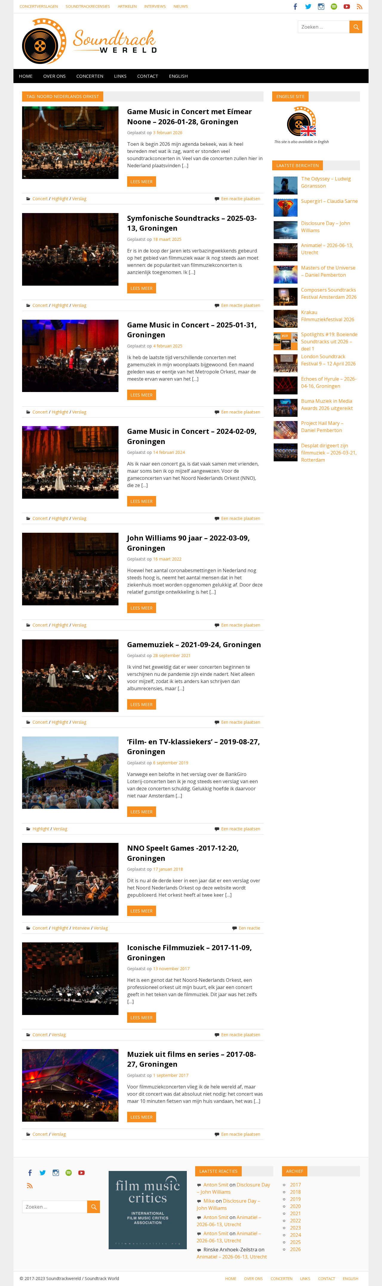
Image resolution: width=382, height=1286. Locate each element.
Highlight (60, 198)
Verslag (79, 198)
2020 (295, 1206)
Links (120, 76)
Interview (81, 928)
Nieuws (181, 6)
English (178, 76)
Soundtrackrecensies (88, 6)
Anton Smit (216, 1184)
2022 (295, 1220)
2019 (295, 1199)
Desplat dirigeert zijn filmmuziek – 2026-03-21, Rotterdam (329, 452)
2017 (295, 1184)
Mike (209, 1201)
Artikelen (127, 6)
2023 (295, 1227)
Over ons (54, 76)
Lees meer (141, 181)
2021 (295, 1213)
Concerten (89, 76)
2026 (295, 1249)
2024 (295, 1235)
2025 (295, 1242)
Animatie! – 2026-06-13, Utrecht (232, 1256)
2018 (295, 1192)
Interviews (155, 6)
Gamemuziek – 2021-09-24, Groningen (194, 644)
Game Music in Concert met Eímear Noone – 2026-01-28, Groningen (189, 116)
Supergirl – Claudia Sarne (329, 201)
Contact (147, 76)
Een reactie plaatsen (240, 198)
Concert (40, 198)
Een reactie (249, 928)
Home (26, 76)
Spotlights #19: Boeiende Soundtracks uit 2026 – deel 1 (329, 341)
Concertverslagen (39, 6)
